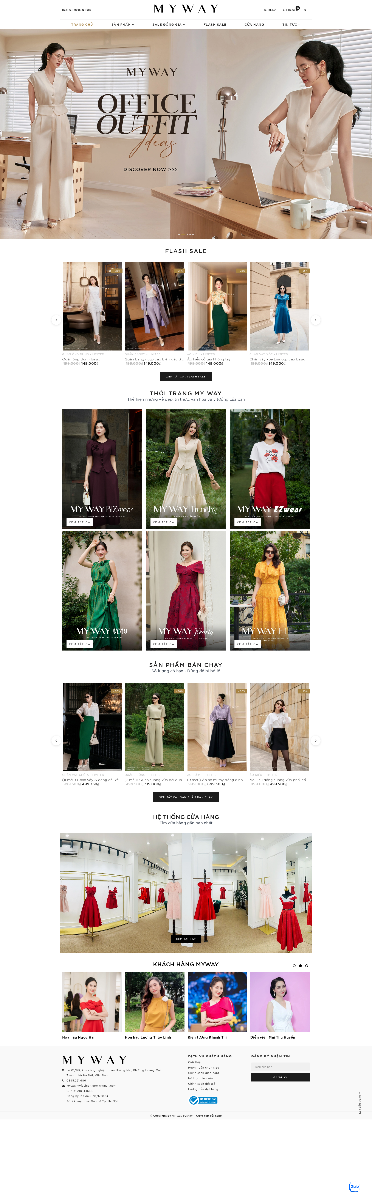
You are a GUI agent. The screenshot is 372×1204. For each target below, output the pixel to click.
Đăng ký (280, 1077)
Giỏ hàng (291, 9)
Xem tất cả (79, 522)
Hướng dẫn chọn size (203, 1067)
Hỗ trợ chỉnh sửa (200, 1078)
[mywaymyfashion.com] (186, 134)
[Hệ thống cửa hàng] (186, 893)
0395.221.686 (82, 9)
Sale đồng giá (167, 24)
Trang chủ (82, 24)
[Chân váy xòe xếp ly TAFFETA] (217, 313)
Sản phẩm (122, 24)
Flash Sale (215, 24)
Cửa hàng (254, 24)
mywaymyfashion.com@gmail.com (91, 1085)
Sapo (218, 1115)
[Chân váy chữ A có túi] (280, 313)
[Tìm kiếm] (305, 10)
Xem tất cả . (186, 376)
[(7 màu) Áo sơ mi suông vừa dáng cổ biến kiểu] (155, 734)
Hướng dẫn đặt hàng (203, 1089)
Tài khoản (270, 9)
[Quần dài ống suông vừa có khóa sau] (280, 734)
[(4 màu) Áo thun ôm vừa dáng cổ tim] (217, 734)
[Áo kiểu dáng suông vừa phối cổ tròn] (92, 734)
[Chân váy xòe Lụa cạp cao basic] (92, 313)
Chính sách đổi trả (201, 1083)
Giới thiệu (195, 1062)
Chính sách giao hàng (204, 1072)
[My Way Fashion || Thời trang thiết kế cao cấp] (186, 8)
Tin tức (290, 24)
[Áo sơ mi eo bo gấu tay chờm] (155, 313)
